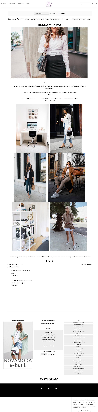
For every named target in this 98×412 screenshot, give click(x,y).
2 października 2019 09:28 (24, 280)
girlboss (34, 19)
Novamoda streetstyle (77, 342)
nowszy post (86, 264)
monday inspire (77, 19)
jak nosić (77, 335)
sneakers (77, 351)
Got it (88, 410)
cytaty (27, 19)
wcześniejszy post (15, 264)
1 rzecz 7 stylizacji (77, 353)
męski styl (77, 370)
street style (77, 329)
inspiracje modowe (77, 337)
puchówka (77, 362)
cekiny (77, 359)
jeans (77, 357)
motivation (87, 19)
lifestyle (67, 19)
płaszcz (78, 346)
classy (21, 19)
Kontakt (21, 3)
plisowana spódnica (77, 366)
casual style (77, 355)
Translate (63, 13)
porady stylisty (77, 324)
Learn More (82, 410)
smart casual (77, 340)
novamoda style (77, 322)
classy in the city (77, 331)
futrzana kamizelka (78, 368)
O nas (28, 3)
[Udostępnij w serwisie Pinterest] (52, 261)
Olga (13, 270)
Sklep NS (3, 3)
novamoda (77, 364)
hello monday (43, 19)
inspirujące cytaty (56, 19)
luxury (78, 373)
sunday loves (77, 348)
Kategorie (12, 3)
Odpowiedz (14, 275)
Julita (13, 280)
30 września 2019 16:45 (23, 270)
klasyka (77, 344)
